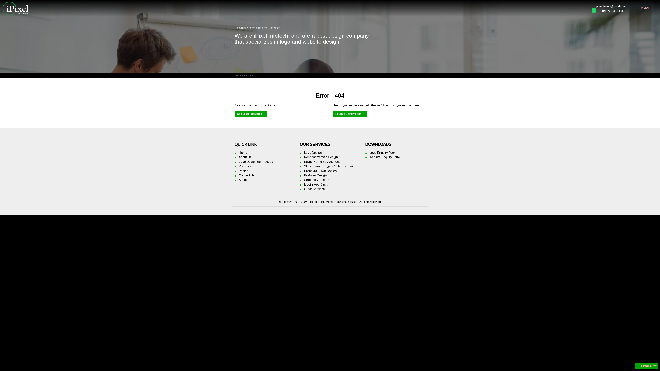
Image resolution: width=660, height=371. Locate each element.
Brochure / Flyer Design (320, 171)
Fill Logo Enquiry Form (348, 113)
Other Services (314, 189)
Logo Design (313, 152)
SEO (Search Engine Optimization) (328, 166)
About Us (245, 157)
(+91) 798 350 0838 (612, 10)
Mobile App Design (317, 184)
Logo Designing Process (256, 162)
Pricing (244, 171)
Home (238, 75)
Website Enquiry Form (384, 157)
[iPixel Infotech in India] (15, 7)
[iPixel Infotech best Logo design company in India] (654, 7)
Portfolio (245, 166)
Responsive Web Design (321, 157)
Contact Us (247, 175)
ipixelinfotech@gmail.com (611, 6)
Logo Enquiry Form (382, 152)
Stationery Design (316, 180)
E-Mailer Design (315, 175)
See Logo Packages (249, 113)
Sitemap (244, 180)
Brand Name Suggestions (322, 162)
